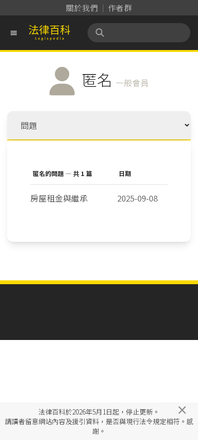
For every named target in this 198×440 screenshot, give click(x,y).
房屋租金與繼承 (58, 198)
